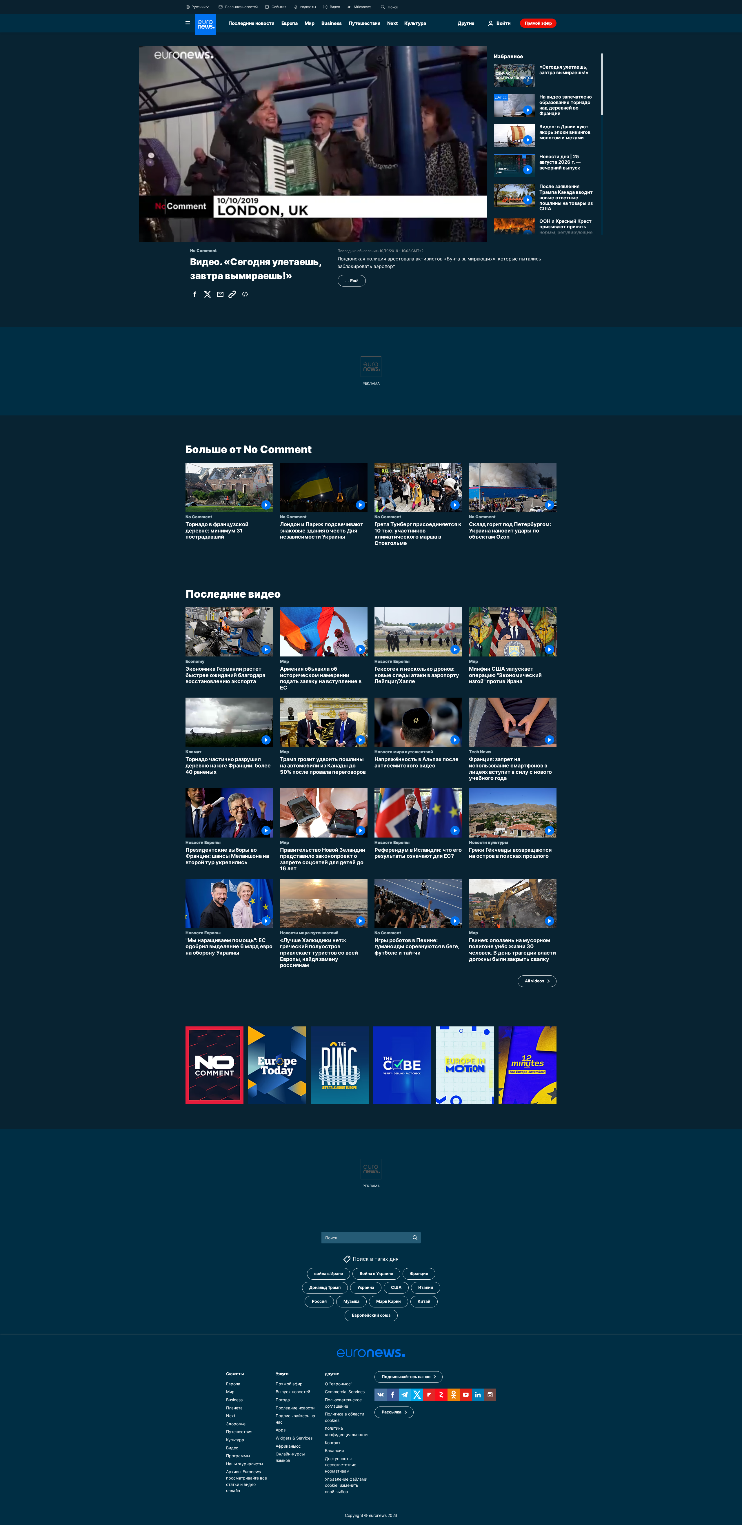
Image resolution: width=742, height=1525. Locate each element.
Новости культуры (488, 842)
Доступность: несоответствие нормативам (340, 1464)
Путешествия (364, 23)
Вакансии (334, 1450)
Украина (365, 1287)
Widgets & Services (294, 1437)
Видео (232, 1447)
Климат (193, 751)
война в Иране (328, 1273)
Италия (425, 1287)
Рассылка (391, 1411)
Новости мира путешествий (403, 751)
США (396, 1287)
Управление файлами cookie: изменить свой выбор (346, 1485)
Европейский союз (371, 1315)
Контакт (332, 1442)
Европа (289, 23)
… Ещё (352, 280)
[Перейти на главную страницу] (205, 24)
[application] (313, 144)
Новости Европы (392, 661)
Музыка (351, 1301)
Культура (415, 23)
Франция (419, 1273)
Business (331, 23)
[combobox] (412, 7)
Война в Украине (376, 1273)
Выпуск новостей (293, 1391)
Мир (309, 23)
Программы (238, 1455)
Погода (283, 1399)
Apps (280, 1429)
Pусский (198, 7)
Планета (234, 1407)
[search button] (383, 7)
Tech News (480, 751)
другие (332, 1373)
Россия (319, 1301)
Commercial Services (345, 1391)
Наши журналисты (244, 1463)
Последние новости (251, 23)
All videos (534, 981)
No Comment (199, 516)
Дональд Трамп (325, 1287)
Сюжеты (234, 1373)
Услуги (282, 1373)
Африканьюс (288, 1445)
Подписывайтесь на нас (406, 1376)
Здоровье (235, 1423)
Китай (424, 1301)
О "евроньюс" (338, 1383)
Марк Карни (388, 1301)
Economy (195, 661)
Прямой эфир (538, 23)
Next (392, 23)
